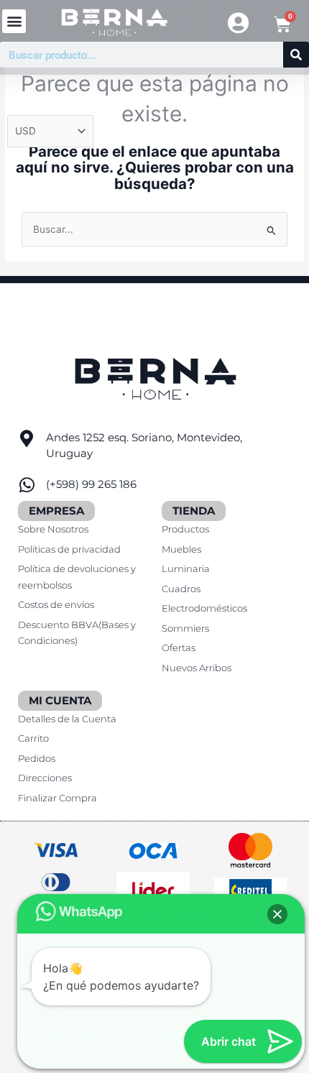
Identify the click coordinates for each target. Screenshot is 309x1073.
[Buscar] (296, 55)
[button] (14, 21)
